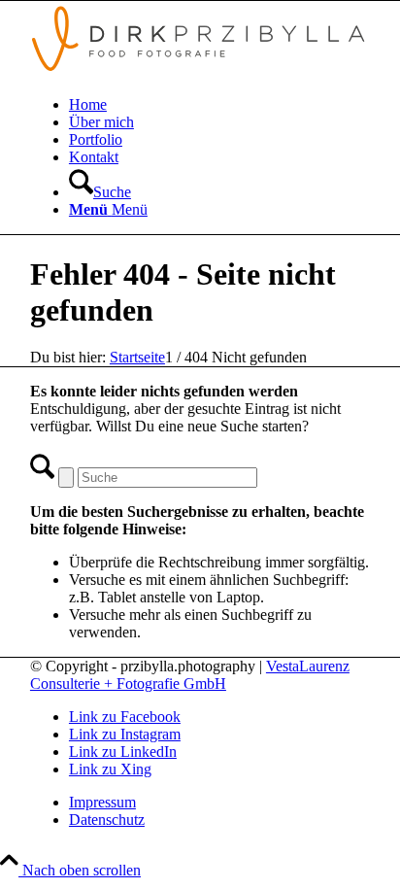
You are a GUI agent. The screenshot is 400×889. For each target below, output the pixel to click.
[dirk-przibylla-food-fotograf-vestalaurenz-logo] (200, 71)
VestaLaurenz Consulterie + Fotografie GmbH (190, 675)
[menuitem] (219, 105)
